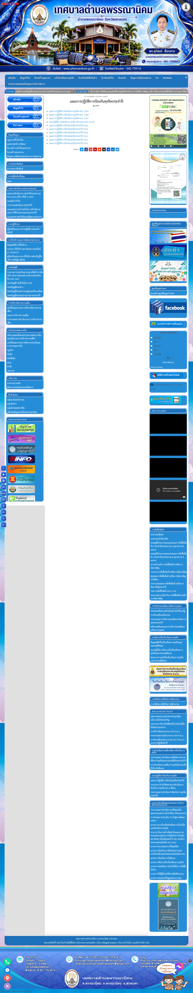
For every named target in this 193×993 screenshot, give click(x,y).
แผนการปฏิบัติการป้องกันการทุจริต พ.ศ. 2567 (69, 118)
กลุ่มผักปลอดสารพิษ (16, 407)
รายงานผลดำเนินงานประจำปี (19, 205)
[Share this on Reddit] (99, 149)
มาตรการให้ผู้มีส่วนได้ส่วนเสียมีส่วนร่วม (167, 873)
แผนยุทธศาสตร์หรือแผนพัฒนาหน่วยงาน (24, 216)
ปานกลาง (158, 345)
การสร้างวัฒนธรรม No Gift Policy (165, 731)
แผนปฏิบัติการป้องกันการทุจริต (97, 96)
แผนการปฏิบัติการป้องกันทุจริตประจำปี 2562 (68, 139)
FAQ (147, 942)
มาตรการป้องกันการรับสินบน (163, 858)
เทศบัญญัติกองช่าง (15, 287)
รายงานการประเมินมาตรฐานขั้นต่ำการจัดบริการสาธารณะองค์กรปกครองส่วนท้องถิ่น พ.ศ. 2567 (25, 275)
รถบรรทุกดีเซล (157, 534)
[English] (7, 3)
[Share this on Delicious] (117, 149)
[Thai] (14, 3)
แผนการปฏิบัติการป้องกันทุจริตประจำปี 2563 (68, 136)
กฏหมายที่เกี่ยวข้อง (15, 139)
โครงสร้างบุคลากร (42, 78)
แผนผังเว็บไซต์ (138, 942)
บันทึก (9, 354)
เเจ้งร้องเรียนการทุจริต (64, 78)
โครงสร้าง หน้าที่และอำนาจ (18, 148)
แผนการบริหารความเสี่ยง (18, 315)
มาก (155, 341)
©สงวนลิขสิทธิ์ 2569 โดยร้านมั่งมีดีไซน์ (60, 942)
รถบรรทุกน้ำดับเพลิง (159, 538)
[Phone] (7, 961)
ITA (157, 78)
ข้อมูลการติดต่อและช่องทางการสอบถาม (24, 156)
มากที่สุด (157, 337)
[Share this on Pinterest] (95, 149)
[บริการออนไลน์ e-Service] (3, 481)
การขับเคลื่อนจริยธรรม (160, 615)
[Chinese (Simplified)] (3, 3)
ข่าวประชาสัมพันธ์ (15, 168)
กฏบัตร (10, 350)
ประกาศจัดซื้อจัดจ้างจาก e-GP (163, 591)
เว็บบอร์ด (122, 78)
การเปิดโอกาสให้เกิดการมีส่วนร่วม (165, 704)
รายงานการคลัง (13, 383)
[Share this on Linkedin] (113, 149)
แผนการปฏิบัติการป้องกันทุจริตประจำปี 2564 (68, 132)
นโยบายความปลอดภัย (86, 942)
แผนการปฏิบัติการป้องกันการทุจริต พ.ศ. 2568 (69, 114)
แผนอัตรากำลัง (13, 201)
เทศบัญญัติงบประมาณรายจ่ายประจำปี (23, 295)
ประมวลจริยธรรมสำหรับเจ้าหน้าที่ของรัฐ (168, 611)
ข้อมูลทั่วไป (25, 78)
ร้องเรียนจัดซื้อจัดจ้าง (87, 78)
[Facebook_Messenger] (7, 970)
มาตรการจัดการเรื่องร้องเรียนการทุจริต (167, 862)
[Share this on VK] (104, 149)
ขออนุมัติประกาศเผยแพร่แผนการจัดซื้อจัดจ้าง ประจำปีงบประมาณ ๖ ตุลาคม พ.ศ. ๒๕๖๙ (169, 546)
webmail (167, 78)
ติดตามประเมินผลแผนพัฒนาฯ (20, 387)
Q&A (9, 181)
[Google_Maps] (7, 978)
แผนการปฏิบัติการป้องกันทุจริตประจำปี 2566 (68, 125)
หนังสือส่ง (11, 358)
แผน (9, 362)
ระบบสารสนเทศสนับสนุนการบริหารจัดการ (26, 84)
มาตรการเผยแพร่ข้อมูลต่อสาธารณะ (166, 878)
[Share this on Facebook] (86, 149)
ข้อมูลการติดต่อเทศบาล (140, 78)
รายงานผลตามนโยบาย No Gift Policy (167, 735)
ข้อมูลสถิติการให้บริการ (17, 244)
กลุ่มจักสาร (12, 403)
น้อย (155, 350)
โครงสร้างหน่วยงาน (15, 152)
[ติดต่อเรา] (3, 499)
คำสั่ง (9, 366)
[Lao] (10, 3)
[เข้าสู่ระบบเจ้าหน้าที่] (3, 506)
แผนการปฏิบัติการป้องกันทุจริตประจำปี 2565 (68, 129)
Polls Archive (157, 367)
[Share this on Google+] (90, 149)
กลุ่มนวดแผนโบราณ (15, 399)
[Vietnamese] (17, 3)
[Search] (186, 77)
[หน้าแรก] (3, 474)
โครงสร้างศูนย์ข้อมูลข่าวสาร (162, 293)
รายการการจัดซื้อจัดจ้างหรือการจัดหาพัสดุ (168, 572)
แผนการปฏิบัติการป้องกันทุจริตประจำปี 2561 (68, 143)
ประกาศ (10, 370)
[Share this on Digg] (108, 149)
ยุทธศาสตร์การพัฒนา (16, 144)
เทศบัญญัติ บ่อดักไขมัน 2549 (19, 283)
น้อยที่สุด (157, 354)
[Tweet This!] (82, 149)
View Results (168, 362)
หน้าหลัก (12, 78)
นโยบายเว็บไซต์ (124, 942)
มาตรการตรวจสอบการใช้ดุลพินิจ (165, 846)
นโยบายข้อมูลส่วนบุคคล (106, 942)
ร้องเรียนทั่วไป (107, 78)
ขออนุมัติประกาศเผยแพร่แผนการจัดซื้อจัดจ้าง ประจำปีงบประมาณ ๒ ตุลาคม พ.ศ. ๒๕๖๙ (169, 557)
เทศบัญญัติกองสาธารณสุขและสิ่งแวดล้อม (24, 291)
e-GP (3, 493)
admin (97, 106)
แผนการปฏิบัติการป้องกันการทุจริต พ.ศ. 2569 (69, 111)
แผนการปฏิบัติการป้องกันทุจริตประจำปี (96, 101)
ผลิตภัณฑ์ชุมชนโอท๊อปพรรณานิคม (22, 412)
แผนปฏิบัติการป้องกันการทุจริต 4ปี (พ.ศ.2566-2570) (72, 121)
